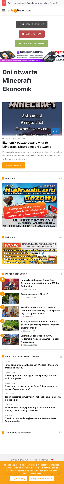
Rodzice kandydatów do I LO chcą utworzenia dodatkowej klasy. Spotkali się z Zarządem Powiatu (40, 310)
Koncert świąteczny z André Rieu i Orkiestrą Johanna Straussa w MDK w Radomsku (40, 283)
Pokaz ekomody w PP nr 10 (34, 294)
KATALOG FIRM (32, 34)
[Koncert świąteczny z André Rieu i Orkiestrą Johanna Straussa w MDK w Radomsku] (10, 284)
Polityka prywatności (41, 478)
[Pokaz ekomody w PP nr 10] (10, 298)
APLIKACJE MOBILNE (32, 24)
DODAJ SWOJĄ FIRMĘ (33, 43)
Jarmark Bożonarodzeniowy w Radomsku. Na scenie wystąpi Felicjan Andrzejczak (40, 338)
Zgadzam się (18, 478)
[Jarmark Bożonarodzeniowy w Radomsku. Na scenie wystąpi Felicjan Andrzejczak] (10, 339)
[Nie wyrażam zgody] (60, 472)
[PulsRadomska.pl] (19, 10)
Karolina (8, 138)
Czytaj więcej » (13, 165)
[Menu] (3, 11)
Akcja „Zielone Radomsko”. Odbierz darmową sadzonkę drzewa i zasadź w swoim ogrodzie (40, 324)
